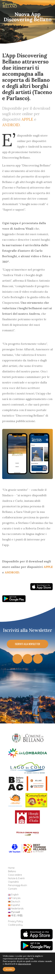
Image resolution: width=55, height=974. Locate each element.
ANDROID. (11, 124)
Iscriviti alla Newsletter (27, 644)
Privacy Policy (15, 921)
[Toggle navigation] (48, 6)
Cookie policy (15, 924)
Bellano (12, 871)
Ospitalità (13, 881)
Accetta (9, 969)
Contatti (12, 888)
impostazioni (24, 964)
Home (11, 867)
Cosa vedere (15, 874)
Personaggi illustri (17, 885)
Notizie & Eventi (16, 878)
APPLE (27, 119)
